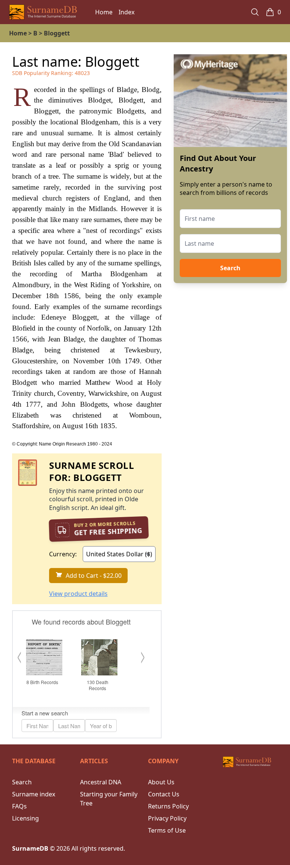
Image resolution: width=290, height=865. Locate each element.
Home (104, 12)
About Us (161, 782)
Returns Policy (168, 806)
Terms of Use (167, 830)
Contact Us (163, 794)
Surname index (33, 794)
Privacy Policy (167, 818)
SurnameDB (30, 848)
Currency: (63, 554)
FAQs (19, 806)
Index (126, 12)
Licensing (25, 818)
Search (230, 268)
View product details (78, 593)
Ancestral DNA (100, 782)
